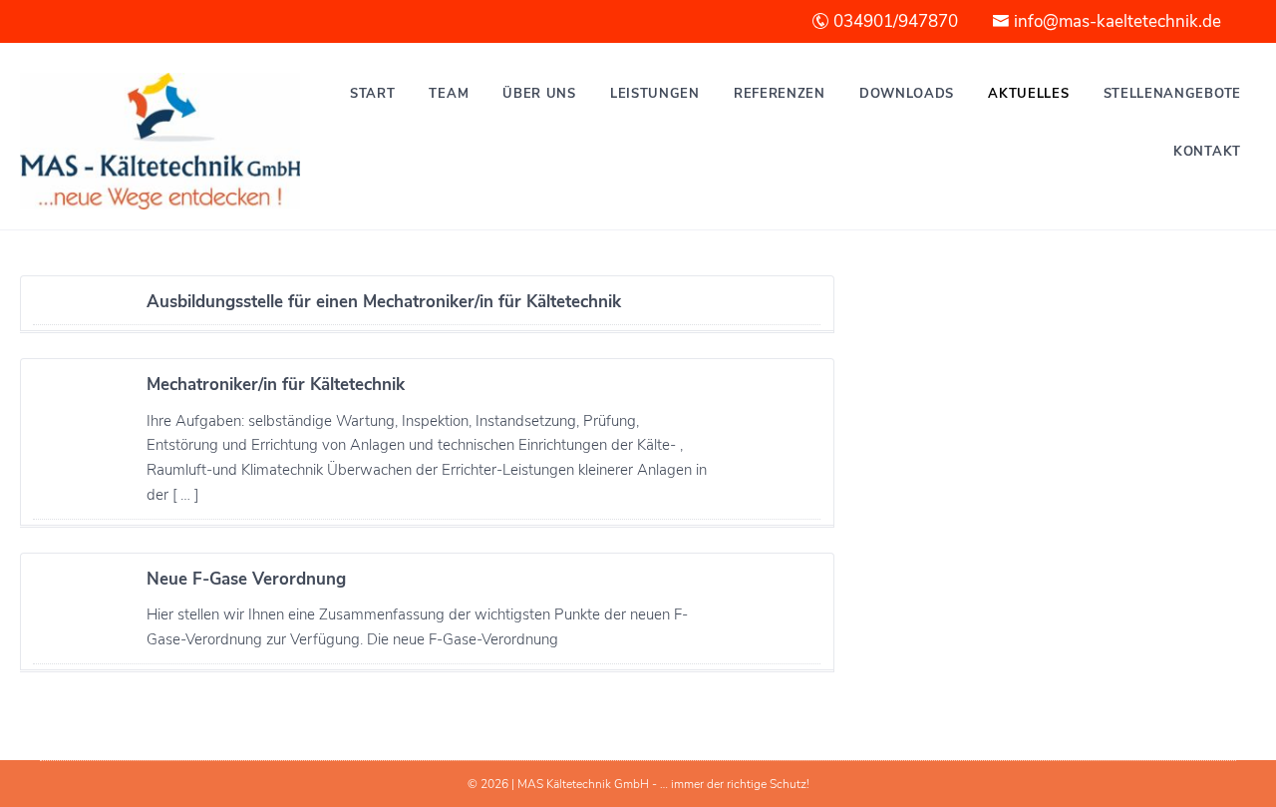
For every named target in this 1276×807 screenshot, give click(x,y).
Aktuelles (1028, 94)
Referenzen (779, 94)
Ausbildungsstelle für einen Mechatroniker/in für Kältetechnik (384, 301)
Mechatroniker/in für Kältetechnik (276, 384)
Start (373, 94)
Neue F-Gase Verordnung (246, 579)
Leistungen (655, 94)
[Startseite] (160, 141)
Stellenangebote (1173, 94)
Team (449, 94)
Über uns (539, 94)
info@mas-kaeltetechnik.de (1115, 21)
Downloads (906, 94)
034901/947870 (893, 21)
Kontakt (1207, 152)
